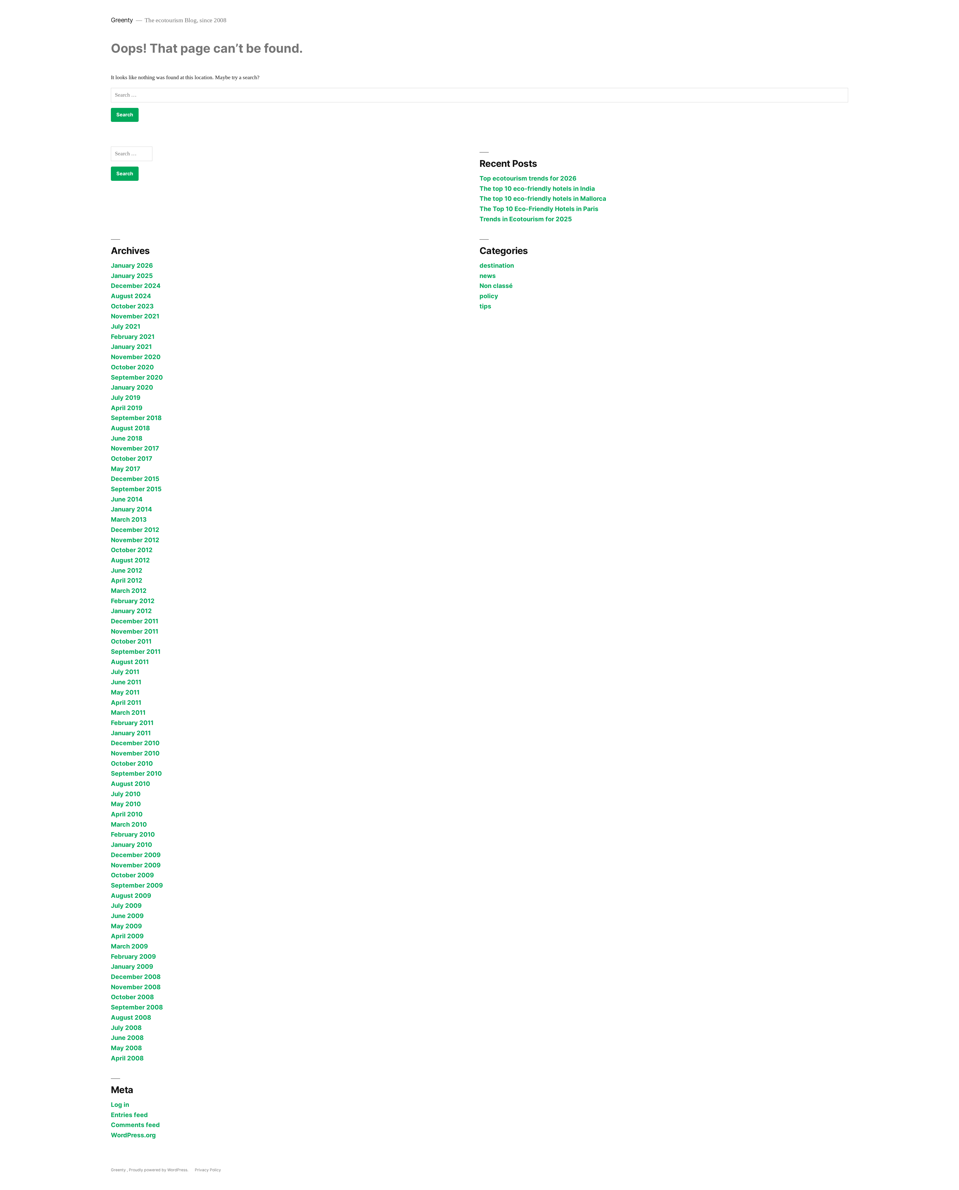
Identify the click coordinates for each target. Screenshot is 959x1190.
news (488, 275)
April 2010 (127, 814)
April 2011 (126, 702)
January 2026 (132, 265)
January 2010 (131, 844)
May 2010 (126, 804)
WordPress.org (133, 1135)
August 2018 (130, 428)
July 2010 (126, 794)
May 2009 (126, 926)
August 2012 (130, 560)
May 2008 (126, 1048)
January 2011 (131, 733)
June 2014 (127, 499)
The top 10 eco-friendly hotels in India (537, 188)
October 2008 (132, 997)
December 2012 (135, 529)
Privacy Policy (208, 1170)
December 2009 (136, 855)
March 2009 (129, 946)
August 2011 (130, 662)
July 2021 (125, 326)
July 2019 (125, 397)
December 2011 (134, 621)
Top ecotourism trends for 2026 (528, 178)
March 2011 (128, 712)
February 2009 (133, 956)
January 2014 (131, 509)
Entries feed (129, 1115)
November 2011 (134, 631)
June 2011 (126, 682)
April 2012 (126, 580)
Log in (120, 1104)
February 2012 (133, 601)
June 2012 (126, 570)
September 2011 (136, 651)
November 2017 (135, 448)
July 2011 (125, 672)
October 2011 (131, 641)
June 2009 (127, 916)
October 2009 (132, 875)
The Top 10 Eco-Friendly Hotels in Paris (539, 209)
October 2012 (132, 550)
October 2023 (132, 306)
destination (497, 265)
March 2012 (129, 590)
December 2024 (136, 285)
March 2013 (129, 519)
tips (485, 306)
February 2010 (133, 834)
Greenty (123, 20)
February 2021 (133, 336)
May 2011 (125, 692)
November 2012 (135, 540)
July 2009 (126, 905)
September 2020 (137, 377)
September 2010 (136, 773)
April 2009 (127, 936)
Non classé (496, 285)
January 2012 (131, 611)
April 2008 (127, 1058)
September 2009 (137, 885)
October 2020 (132, 367)
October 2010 (132, 763)
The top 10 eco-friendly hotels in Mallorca (543, 198)
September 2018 (136, 418)
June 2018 (126, 438)
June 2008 (127, 1037)
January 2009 (132, 966)
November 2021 (135, 316)
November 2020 (136, 357)
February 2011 (132, 722)
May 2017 (125, 469)
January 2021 (131, 346)
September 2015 (136, 489)
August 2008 (131, 1017)
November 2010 (135, 753)
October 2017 (131, 458)
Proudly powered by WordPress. (159, 1170)
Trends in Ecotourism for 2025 (526, 219)
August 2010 (130, 783)
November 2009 (136, 865)
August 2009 (131, 895)
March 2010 (129, 824)
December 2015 (135, 478)
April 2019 (126, 408)
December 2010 (135, 743)
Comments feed (135, 1125)
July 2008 (126, 1027)
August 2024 (131, 296)
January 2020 (132, 387)
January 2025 (132, 275)
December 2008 (136, 976)
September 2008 (137, 1007)
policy (489, 296)
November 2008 (136, 987)
